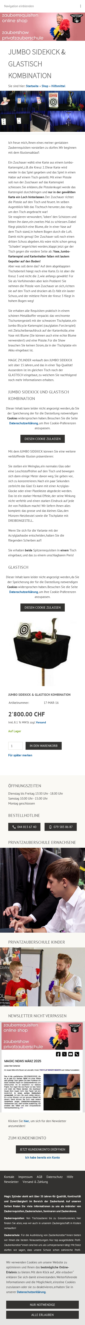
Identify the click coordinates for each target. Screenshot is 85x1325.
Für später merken (20, 755)
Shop (45, 86)
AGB (39, 1177)
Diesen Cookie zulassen (43, 439)
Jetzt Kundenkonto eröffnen (42, 1149)
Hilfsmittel (58, 86)
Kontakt (9, 1177)
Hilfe (70, 1177)
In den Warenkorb (44, 746)
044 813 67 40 (26, 827)
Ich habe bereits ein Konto (42, 1157)
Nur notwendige (42, 1305)
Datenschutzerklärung (23, 423)
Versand (41, 722)
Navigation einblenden (19, 6)
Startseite (32, 86)
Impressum (25, 1177)
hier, (27, 1121)
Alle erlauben (42, 1315)
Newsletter (11, 1182)
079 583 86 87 (63, 827)
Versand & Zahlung (35, 1182)
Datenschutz (54, 1177)
